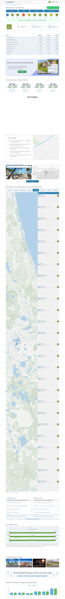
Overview (12, 10)
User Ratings (55, 190)
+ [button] (36, 488)
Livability (52, 1)
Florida (10, 4)
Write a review (8, 516)
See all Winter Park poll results (32, 518)
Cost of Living (22, 190)
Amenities (16, 190)
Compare (32, 181)
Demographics (36, 10)
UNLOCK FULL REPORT (53, 7)
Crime (29, 190)
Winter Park (14, 4)
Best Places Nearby (51, 10)
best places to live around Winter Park (14, 492)
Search (7, 4)
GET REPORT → (22, 71)
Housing (42, 190)
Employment (36, 190)
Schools (49, 190)
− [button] (36, 490)
